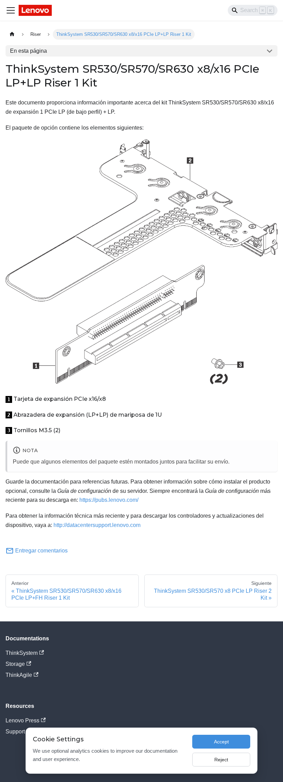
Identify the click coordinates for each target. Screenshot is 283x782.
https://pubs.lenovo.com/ (108, 500)
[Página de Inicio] (12, 34)
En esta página (28, 51)
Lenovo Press (22, 720)
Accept (221, 741)
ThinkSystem (22, 653)
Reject (221, 759)
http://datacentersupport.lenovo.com (96, 525)
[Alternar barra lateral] (11, 10)
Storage (15, 664)
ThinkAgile (19, 675)
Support (15, 731)
